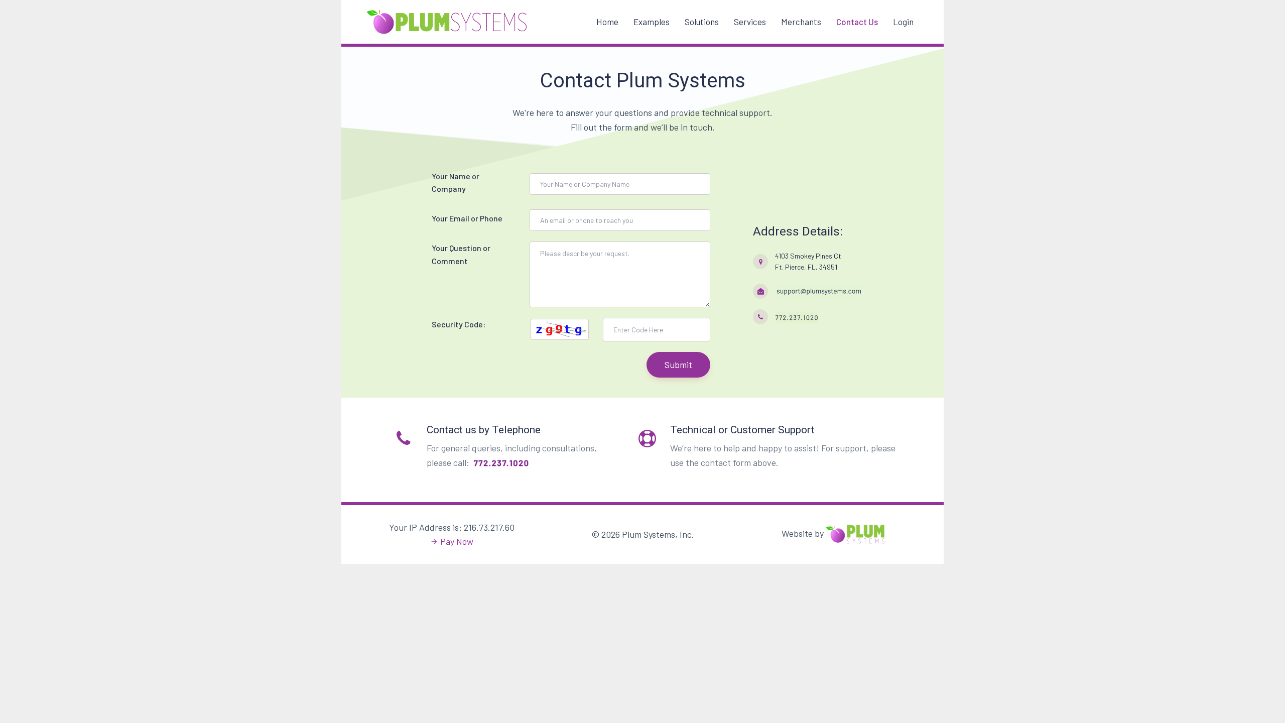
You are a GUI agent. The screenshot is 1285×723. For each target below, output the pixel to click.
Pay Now (456, 541)
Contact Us (857, 22)
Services (750, 22)
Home (607, 22)
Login (903, 22)
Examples (651, 22)
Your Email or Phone (467, 218)
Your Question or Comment (461, 254)
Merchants (801, 22)
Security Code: (458, 324)
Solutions (702, 22)
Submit (678, 364)
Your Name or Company (455, 182)
